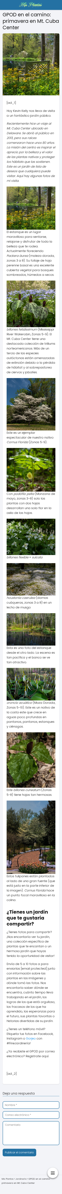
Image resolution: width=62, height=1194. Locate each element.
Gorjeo (31, 1038)
